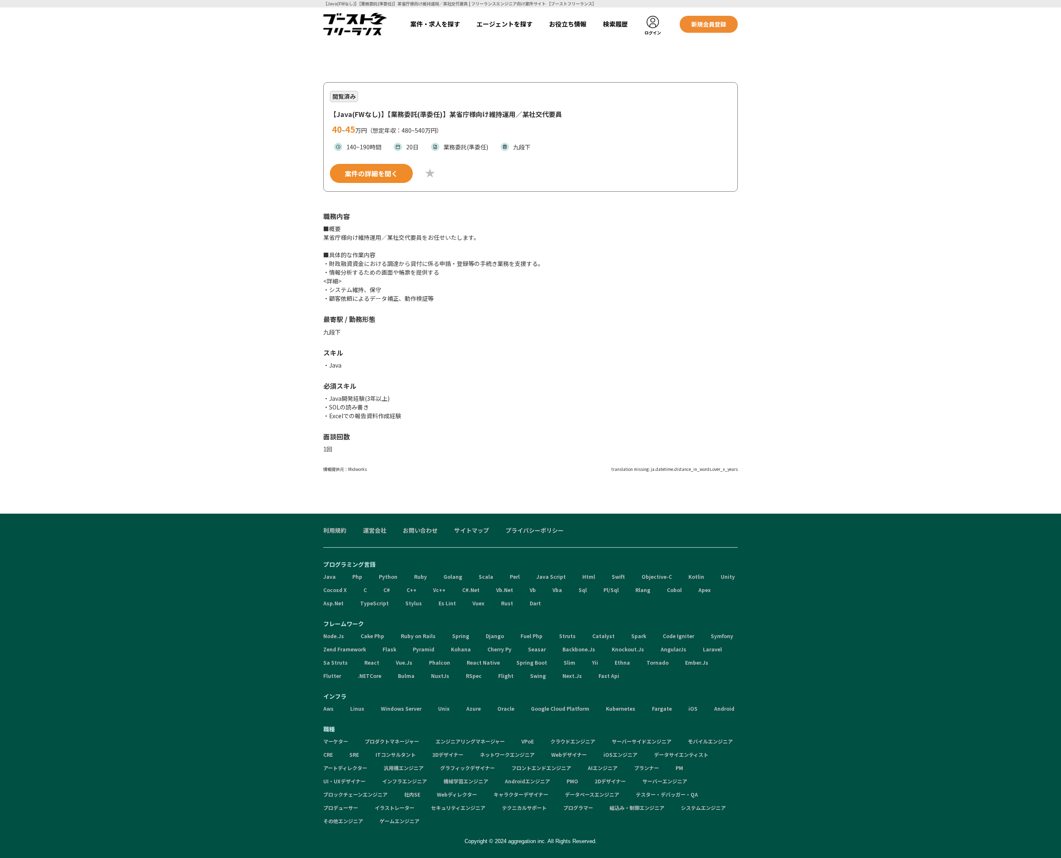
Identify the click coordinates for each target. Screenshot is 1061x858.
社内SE (412, 794)
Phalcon (439, 662)
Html (588, 576)
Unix (444, 708)
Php (357, 576)
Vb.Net (504, 589)
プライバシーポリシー (535, 530)
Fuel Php (532, 635)
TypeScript (374, 603)
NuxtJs (440, 675)
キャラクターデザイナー (521, 794)
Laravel (712, 649)
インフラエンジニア (404, 781)
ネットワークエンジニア (507, 754)
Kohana (461, 649)
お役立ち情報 (567, 24)
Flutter (332, 675)
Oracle (505, 708)
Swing (538, 675)
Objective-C (657, 576)
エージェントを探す (505, 24)
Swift (618, 576)
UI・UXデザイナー (344, 781)
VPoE (527, 741)
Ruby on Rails (418, 635)
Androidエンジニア (527, 781)
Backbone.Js (578, 649)
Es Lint (447, 603)
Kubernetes (620, 708)
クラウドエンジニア (572, 741)
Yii (595, 662)
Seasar (537, 649)
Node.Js (333, 635)
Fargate (662, 708)
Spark (638, 635)
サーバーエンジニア (664, 781)
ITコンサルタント (395, 754)
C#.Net (471, 589)
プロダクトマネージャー (392, 741)
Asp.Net (333, 603)
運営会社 (374, 530)
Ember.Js (696, 662)
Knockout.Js (628, 649)
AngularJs (673, 649)
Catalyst (603, 635)
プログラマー (578, 807)
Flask (389, 649)
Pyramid (423, 649)
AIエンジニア (603, 767)
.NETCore (369, 675)
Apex (704, 589)
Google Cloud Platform (560, 708)
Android (724, 708)
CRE (328, 754)
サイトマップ (471, 530)
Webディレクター (457, 794)
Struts (567, 635)
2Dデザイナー (610, 781)
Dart (535, 603)
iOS (693, 708)
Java (329, 576)
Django (495, 635)
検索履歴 (615, 24)
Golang (452, 576)
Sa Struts (335, 662)
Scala (486, 576)
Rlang (642, 589)
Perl (515, 576)
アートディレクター (345, 767)
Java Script (551, 576)
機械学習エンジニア (465, 781)
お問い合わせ (420, 530)
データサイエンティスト (681, 754)
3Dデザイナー (447, 754)
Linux (357, 708)
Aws (328, 708)
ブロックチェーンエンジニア (355, 794)
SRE (354, 754)
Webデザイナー (569, 754)
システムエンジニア (703, 807)
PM (679, 767)
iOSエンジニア (620, 754)
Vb (533, 589)
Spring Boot (531, 662)
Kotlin (696, 576)
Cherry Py (499, 649)
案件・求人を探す (435, 24)
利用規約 (334, 530)
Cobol (674, 589)
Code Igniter (678, 635)
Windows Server (401, 708)
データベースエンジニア (592, 794)
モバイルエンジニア (710, 741)
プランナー (646, 767)
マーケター (335, 741)
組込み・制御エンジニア (637, 807)
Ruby (420, 576)
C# (386, 589)
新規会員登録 (708, 24)
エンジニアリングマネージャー (470, 741)
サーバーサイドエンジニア (641, 741)
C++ (412, 589)
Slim (569, 662)
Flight (506, 675)
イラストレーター (394, 807)
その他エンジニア (343, 820)
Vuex (478, 603)
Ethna (622, 662)
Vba (557, 589)
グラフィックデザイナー (467, 767)
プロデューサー (340, 807)
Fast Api (608, 675)
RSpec (474, 675)
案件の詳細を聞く (371, 173)
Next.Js (572, 675)
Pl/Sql (611, 589)
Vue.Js (404, 662)
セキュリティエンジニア (458, 807)
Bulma (406, 675)
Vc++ (439, 589)
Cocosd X (335, 589)
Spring (460, 635)
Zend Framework (344, 649)
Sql (583, 589)
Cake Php (372, 635)
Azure (473, 708)
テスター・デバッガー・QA (667, 794)
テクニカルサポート (524, 807)
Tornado (658, 662)
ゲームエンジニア (399, 820)
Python (388, 576)
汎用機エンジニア (404, 767)
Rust (507, 603)
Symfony (722, 635)
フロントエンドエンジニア (541, 767)
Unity (728, 576)
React (371, 662)
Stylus (413, 603)
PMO (572, 781)
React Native (483, 662)
